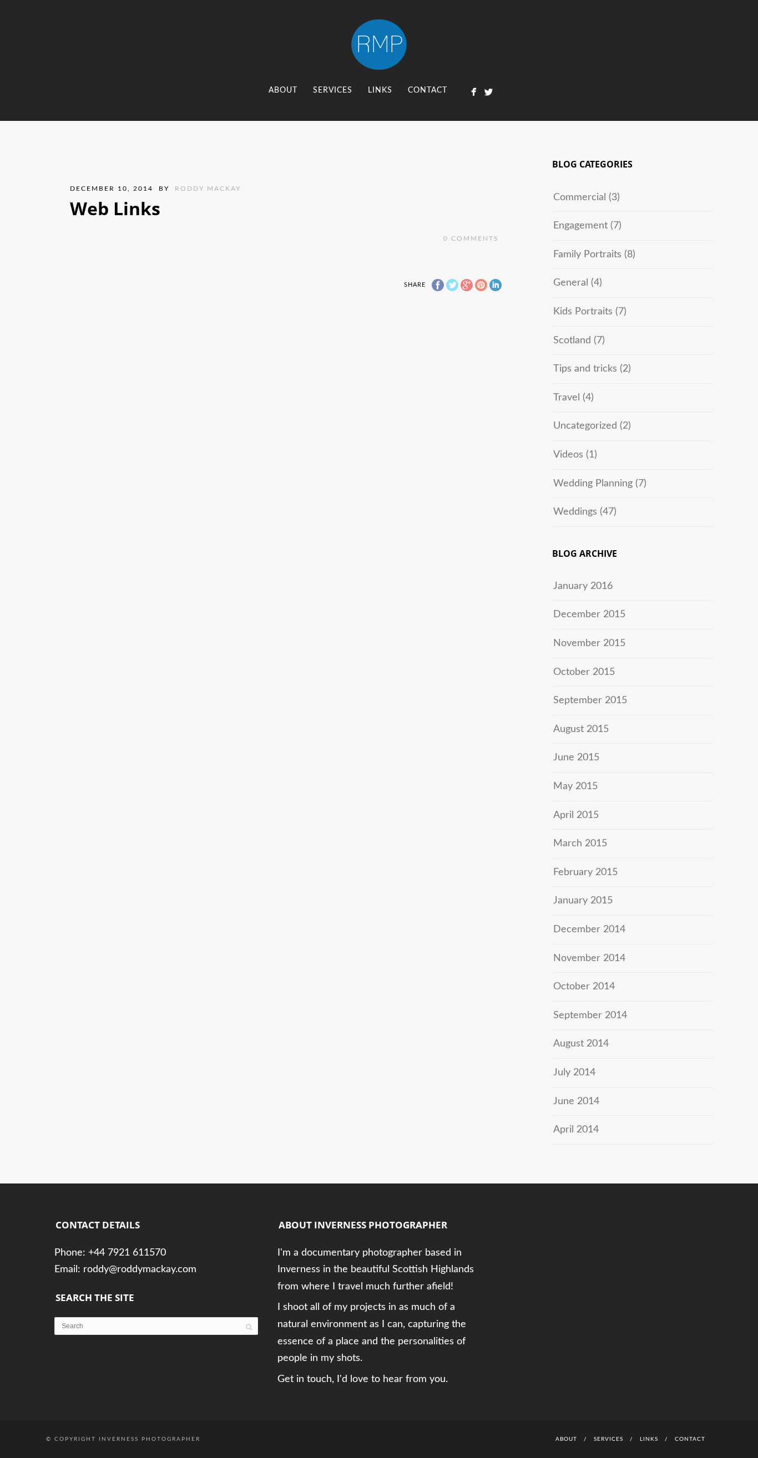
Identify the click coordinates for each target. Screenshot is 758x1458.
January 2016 (583, 586)
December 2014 (589, 929)
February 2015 (585, 872)
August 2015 (581, 729)
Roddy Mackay (208, 188)
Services (332, 90)
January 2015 (583, 901)
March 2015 (580, 844)
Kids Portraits (583, 312)
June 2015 (576, 758)
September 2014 (590, 1015)
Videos (568, 455)
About (283, 90)
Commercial (579, 197)
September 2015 (590, 700)
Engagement (580, 226)
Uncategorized (585, 426)
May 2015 (575, 786)
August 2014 (581, 1044)
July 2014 (574, 1073)
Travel (566, 398)
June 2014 (576, 1101)
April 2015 (576, 815)
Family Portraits (587, 255)
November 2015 (589, 643)
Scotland (572, 341)
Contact (427, 90)
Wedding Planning (593, 484)
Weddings (575, 512)
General (570, 283)
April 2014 (576, 1130)
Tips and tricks (585, 369)
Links (380, 90)
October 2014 (584, 987)
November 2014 (589, 958)
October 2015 (584, 672)
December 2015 (589, 614)
